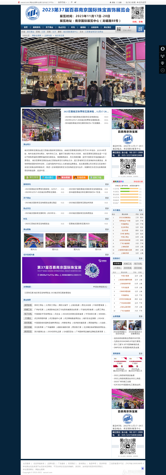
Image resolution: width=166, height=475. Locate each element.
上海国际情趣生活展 (125, 250)
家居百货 (28, 331)
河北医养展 (38, 327)
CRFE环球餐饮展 (125, 299)
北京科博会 (125, 227)
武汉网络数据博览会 (72, 318)
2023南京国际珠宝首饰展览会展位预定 (41, 203)
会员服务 (26, 463)
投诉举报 (103, 463)
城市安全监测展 (89, 318)
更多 (107, 184)
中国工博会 (125, 237)
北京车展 (125, 230)
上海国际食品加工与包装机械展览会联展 (62, 310)
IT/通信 (28, 318)
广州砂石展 (38, 310)
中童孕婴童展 (98, 305)
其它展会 (30, 32)
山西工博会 (100, 310)
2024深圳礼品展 (54, 332)
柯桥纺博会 (66, 323)
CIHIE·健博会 (125, 234)
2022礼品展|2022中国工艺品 (120, 370)
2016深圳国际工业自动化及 (120, 333)
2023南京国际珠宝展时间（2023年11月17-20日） (45, 213)
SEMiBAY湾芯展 (105, 314)
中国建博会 (125, 224)
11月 (54, 32)
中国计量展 (125, 276)
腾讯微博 (71, 2)
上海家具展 (125, 253)
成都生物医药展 (63, 327)
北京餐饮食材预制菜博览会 (94, 327)
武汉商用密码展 (40, 318)
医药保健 (28, 327)
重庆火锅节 (63, 305)
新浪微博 (75, 2)
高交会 (57, 314)
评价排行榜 (138, 181)
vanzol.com (47, 472)
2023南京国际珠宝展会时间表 (81, 203)
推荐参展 (28, 305)
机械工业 (28, 309)
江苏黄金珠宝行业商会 (94, 32)
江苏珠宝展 (29, 293)
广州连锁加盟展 (125, 303)
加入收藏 (132, 2)
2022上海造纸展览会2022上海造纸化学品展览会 (133, 378)
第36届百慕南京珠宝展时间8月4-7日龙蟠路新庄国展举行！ (89, 123)
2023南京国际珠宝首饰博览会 (81, 213)
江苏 (43, 32)
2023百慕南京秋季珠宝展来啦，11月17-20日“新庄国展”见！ (94, 111)
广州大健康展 (125, 243)
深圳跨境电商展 (124, 240)
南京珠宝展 (59, 35)
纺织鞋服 (28, 323)
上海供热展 (74, 305)
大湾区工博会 (51, 305)
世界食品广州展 (124, 221)
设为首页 (142, 2)
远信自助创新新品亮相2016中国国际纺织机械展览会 (135, 338)
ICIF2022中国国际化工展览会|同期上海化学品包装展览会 (137, 385)
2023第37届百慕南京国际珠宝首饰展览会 (82, 117)
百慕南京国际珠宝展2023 (79, 224)
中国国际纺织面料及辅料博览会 (47, 323)
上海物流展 (125, 247)
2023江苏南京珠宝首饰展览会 (37, 224)
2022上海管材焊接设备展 (124, 375)
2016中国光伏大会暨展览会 (135, 333)
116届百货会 (68, 332)
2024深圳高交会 (104, 318)
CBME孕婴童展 (125, 291)
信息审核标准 (38, 463)
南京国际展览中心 (70, 32)
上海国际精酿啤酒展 (125, 280)
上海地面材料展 (125, 284)
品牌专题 (48, 35)
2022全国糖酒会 (125, 217)
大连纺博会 (104, 323)
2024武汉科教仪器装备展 (73, 314)
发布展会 (82, 463)
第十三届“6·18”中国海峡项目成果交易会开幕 (132, 344)
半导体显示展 (90, 314)
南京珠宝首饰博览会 (42, 293)
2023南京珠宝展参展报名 (61, 293)
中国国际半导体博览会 (43, 314)
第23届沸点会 (40, 332)
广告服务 (61, 463)
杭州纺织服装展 (80, 323)
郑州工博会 (38, 305)
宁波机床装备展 (87, 310)
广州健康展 (50, 327)
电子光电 (28, 314)
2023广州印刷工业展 (122, 382)
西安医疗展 (76, 327)
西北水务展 (86, 305)
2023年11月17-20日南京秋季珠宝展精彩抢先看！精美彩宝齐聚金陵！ (93, 120)
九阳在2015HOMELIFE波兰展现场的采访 (130, 341)
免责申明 (92, 463)
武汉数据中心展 (55, 318)
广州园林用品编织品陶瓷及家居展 (89, 332)
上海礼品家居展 (125, 307)
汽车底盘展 (125, 287)
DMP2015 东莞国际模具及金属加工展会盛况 (132, 347)
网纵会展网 (36, 35)
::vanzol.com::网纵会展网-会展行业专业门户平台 (37, 2)
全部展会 (117, 264)
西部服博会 (93, 323)
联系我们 (71, 463)
